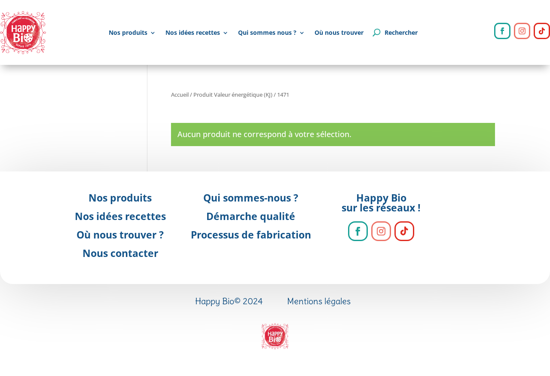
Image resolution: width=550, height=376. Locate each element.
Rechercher (401, 32)
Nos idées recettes (192, 32)
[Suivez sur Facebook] (502, 31)
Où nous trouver (339, 32)
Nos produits (128, 32)
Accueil (180, 94)
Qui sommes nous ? (267, 32)
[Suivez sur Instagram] (522, 31)
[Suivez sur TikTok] (542, 31)
